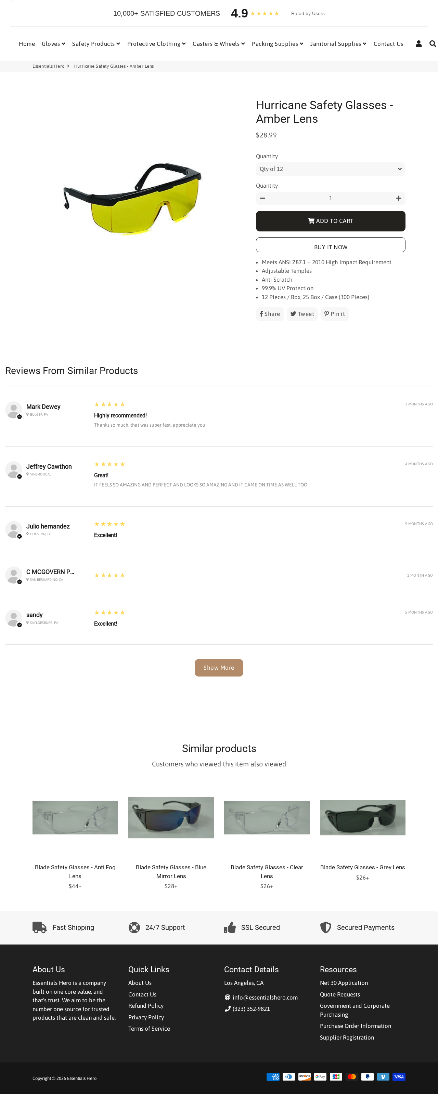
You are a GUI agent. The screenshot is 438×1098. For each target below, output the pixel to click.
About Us (140, 982)
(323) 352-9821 (250, 1008)
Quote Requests (340, 994)
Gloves (52, 43)
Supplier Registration (347, 1037)
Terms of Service (149, 1028)
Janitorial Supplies (336, 43)
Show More (219, 667)
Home (27, 43)
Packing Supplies (276, 43)
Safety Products (94, 43)
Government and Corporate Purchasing (355, 1010)
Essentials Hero (49, 66)
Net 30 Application (344, 982)
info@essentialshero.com (264, 997)
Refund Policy (146, 1005)
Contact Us (388, 43)
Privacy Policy (146, 1017)
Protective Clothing (154, 43)
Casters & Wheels (217, 43)
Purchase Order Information (355, 1025)
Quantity (267, 156)
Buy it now (331, 247)
